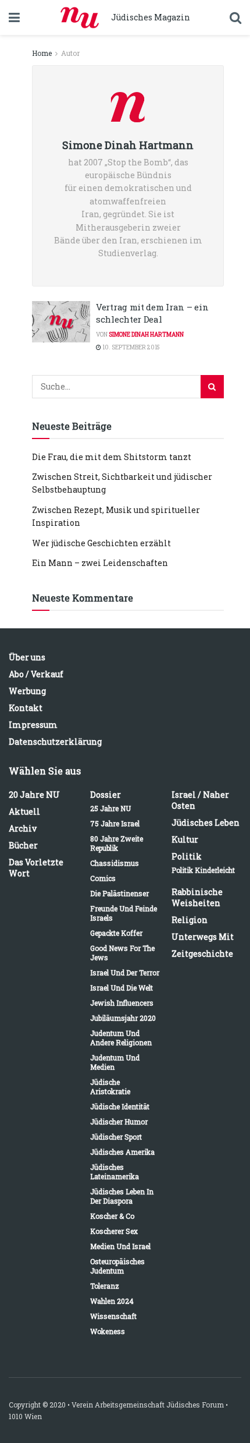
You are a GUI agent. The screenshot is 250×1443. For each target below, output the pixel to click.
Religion (190, 919)
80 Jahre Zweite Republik (116, 843)
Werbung (27, 690)
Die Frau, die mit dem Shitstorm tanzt (111, 456)
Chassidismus (114, 863)
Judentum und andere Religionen (121, 1037)
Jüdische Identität (119, 1106)
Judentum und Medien (115, 1062)
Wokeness (107, 1331)
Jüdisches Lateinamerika (114, 1171)
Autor (70, 53)
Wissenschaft (113, 1316)
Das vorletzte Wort (36, 868)
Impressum (33, 724)
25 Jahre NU (110, 808)
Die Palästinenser (119, 893)
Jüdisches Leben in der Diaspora (121, 1196)
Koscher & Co (112, 1216)
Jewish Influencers (121, 1002)
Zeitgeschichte (202, 953)
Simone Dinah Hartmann (146, 334)
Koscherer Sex (114, 1231)
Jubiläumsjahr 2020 (123, 1018)
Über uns (27, 657)
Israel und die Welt (121, 987)
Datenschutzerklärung (55, 741)
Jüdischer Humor (119, 1121)
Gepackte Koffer (116, 933)
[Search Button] (212, 386)
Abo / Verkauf (36, 674)
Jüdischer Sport (116, 1136)
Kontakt (25, 707)
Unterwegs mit (203, 936)
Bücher (23, 845)
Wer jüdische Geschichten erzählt (101, 543)
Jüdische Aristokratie (110, 1086)
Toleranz (104, 1285)
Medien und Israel (120, 1246)
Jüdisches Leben (206, 822)
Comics (103, 878)
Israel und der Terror (124, 972)
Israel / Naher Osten (200, 800)
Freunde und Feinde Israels (123, 913)
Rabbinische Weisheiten (197, 897)
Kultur (185, 839)
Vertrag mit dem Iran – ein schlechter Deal (152, 313)
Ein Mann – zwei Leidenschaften (100, 562)
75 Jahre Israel (115, 823)
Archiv (23, 828)
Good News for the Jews (122, 952)
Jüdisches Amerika (122, 1151)
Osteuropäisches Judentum (117, 1266)
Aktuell (24, 811)
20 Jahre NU (34, 794)
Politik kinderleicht (203, 870)
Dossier (105, 794)
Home (42, 53)
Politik (187, 856)
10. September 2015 (130, 347)
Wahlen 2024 (112, 1301)
